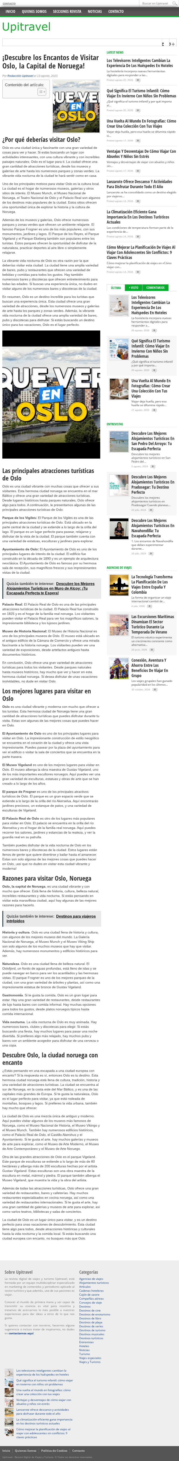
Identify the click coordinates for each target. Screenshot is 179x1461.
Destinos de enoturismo (94, 1314)
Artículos (85, 1287)
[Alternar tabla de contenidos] (39, 92)
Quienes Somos (25, 1451)
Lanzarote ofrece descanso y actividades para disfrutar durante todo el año (139, 184)
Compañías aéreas (91, 1299)
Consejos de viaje (90, 1302)
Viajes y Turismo (89, 1362)
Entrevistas (115, 424)
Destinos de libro (90, 1318)
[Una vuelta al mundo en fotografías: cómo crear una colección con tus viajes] (119, 398)
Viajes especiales (90, 1358)
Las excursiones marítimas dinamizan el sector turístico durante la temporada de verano (152, 624)
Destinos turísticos (91, 1338)
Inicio (10, 11)
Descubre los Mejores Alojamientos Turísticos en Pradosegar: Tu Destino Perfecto (152, 484)
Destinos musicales (91, 1334)
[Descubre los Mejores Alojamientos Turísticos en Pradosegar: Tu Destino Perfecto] (119, 495)
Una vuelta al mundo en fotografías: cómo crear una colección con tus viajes (141, 123)
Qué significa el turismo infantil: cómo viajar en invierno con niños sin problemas (141, 93)
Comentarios (155, 287)
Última (116, 288)
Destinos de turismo (92, 1330)
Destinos (85, 1306)
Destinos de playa (90, 1322)
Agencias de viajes (91, 1279)
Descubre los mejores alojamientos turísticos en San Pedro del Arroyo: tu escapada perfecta (152, 441)
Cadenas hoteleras (91, 1291)
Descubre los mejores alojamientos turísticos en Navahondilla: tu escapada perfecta (152, 528)
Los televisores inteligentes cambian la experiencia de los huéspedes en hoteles (140, 63)
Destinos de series (91, 1326)
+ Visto (133, 287)
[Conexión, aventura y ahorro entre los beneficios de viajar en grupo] (119, 678)
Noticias (95, 11)
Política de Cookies (54, 1451)
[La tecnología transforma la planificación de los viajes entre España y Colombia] (119, 594)
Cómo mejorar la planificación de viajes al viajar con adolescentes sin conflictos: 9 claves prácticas (141, 252)
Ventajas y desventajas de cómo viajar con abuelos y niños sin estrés (141, 154)
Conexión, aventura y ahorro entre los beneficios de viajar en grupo (149, 667)
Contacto (9, 3)
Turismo (84, 1354)
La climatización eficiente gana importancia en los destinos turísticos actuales (138, 217)
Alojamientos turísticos (94, 1283)
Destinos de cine (90, 1310)
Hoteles (84, 1346)
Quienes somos (34, 11)
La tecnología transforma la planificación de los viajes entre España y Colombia (151, 584)
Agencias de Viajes (119, 567)
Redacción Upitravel (20, 76)
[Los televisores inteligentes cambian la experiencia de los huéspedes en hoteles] (119, 315)
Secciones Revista (67, 11)
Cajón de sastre (89, 1295)
